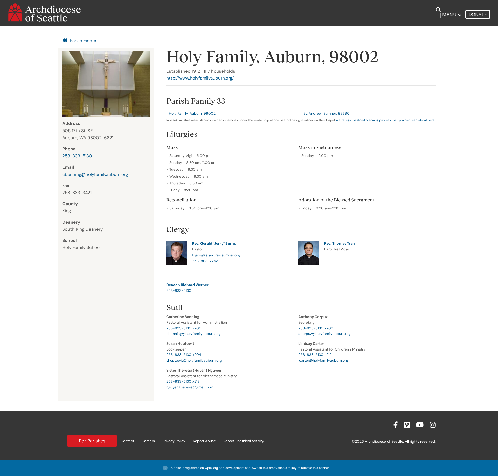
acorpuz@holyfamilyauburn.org (324, 333)
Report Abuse (204, 441)
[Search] (435, 12)
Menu (449, 14)
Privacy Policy (173, 441)
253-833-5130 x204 (183, 354)
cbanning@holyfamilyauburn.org (95, 174)
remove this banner (315, 468)
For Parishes (92, 441)
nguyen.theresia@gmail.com (189, 387)
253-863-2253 (205, 261)
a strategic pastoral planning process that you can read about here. (385, 120)
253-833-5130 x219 (315, 354)
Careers (148, 441)
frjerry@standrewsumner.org (216, 255)
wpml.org (211, 468)
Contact (127, 441)
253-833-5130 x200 (184, 328)
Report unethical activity (243, 441)
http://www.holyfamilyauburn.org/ (200, 78)
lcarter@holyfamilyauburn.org (323, 360)
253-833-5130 (77, 156)
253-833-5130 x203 (315, 328)
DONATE (478, 14)
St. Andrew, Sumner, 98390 (326, 113)
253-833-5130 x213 (182, 381)
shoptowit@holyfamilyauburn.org (194, 360)
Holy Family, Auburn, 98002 (192, 113)
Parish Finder (83, 40)
